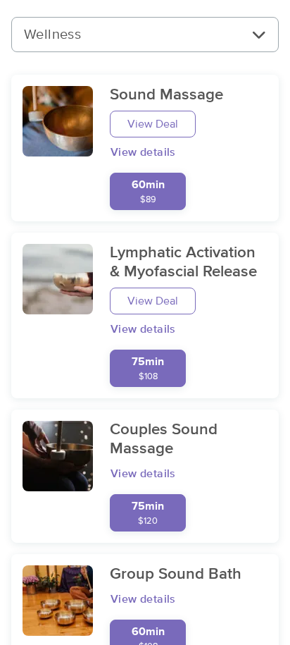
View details (143, 152)
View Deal (152, 124)
